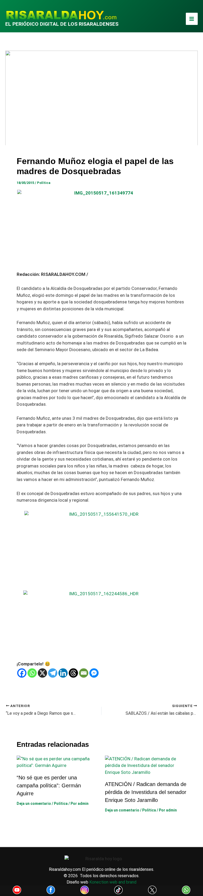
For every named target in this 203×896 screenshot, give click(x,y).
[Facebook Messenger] (94, 673)
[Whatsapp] (32, 673)
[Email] (83, 673)
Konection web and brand (112, 882)
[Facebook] (21, 673)
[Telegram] (52, 673)
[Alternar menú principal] (192, 19)
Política (43, 183)
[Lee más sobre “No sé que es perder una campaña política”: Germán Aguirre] (57, 762)
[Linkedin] (63, 673)
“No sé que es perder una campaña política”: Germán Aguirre (49, 785)
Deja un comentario (34, 803)
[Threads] (73, 673)
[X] (42, 673)
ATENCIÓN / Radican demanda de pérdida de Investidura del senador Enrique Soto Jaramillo (145, 792)
